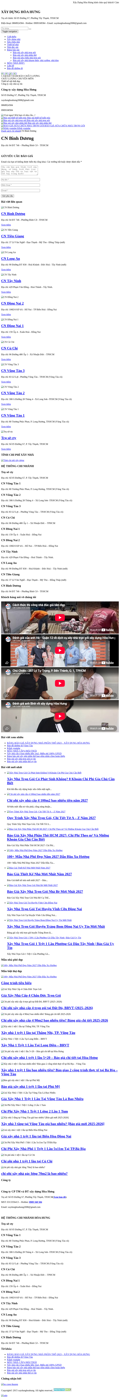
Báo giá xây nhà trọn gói (24, 52)
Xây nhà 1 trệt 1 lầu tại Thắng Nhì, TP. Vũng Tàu (38, 1033)
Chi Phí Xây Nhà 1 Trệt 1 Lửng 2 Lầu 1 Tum (34, 1111)
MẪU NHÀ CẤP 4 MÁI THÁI (22, 751)
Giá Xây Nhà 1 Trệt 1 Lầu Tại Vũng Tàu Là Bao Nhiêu (42, 1099)
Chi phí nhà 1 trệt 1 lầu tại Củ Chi (26, 1161)
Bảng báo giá (13, 50)
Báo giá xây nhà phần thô (25, 55)
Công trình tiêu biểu (16, 983)
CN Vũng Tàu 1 (13, 415)
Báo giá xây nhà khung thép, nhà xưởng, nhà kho (36, 60)
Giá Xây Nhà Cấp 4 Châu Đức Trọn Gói (31, 995)
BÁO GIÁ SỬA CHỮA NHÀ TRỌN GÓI (64, 125)
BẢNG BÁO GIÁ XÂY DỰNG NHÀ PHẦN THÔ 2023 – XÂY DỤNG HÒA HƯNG (48, 743)
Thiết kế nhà (13, 44)
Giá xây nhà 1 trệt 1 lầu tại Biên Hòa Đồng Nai (36, 1136)
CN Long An (10, 258)
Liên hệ (10, 65)
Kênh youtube (23, 128)
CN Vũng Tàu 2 (13, 393)
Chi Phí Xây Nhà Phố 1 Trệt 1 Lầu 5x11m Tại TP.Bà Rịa (43, 1149)
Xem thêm (6, 225)
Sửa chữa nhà (13, 42)
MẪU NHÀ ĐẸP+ (16, 63)
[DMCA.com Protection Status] (62, 1390)
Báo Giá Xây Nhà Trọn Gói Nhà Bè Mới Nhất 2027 (45, 891)
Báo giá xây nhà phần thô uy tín (22, 761)
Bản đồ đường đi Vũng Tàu (20, 745)
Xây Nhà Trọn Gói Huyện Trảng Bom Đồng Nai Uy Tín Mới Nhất (56, 926)
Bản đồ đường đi (15, 68)
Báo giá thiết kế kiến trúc (38, 117)
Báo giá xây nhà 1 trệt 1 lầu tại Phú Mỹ (30, 1086)
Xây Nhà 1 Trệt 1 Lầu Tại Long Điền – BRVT (35, 1045)
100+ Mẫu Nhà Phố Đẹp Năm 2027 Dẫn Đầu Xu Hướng (48, 856)
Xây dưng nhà (13, 39)
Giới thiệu (11, 36)
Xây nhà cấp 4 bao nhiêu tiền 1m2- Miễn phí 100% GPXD (34, 753)
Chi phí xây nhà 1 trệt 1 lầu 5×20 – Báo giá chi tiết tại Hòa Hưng (49, 1058)
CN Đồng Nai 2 (12, 303)
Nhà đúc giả (12, 47)
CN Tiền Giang (12, 236)
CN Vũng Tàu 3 (13, 371)
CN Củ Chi (9, 348)
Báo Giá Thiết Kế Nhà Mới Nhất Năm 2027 (39, 874)
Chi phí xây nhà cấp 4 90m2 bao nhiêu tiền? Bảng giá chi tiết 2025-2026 (54, 1020)
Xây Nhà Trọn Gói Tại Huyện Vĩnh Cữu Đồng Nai (44, 909)
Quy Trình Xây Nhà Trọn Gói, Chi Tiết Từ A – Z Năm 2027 (51, 818)
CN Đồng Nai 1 (12, 326)
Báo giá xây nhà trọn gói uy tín (21, 759)
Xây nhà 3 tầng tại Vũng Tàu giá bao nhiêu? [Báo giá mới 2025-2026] (52, 1124)
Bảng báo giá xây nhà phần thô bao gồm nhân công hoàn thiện (36, 756)
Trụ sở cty (8, 438)
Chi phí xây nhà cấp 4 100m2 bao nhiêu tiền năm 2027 (47, 800)
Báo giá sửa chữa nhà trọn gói (27, 57)
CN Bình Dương (13, 214)
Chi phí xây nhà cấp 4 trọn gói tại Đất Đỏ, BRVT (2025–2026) (47, 1008)
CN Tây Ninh (11, 281)
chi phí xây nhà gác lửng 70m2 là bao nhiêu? (34, 1173)
